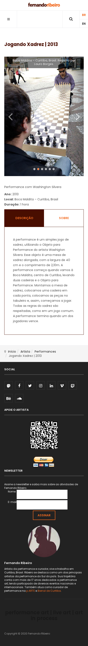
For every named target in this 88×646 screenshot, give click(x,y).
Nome (12, 491)
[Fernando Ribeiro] (44, 4)
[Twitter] (30, 385)
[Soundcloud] (19, 398)
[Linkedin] (51, 385)
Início (12, 351)
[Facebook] (19, 385)
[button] (10, 116)
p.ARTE (30, 591)
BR (84, 15)
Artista (25, 351)
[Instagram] (40, 385)
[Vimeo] (62, 385)
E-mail (12, 502)
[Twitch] (72, 385)
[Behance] (8, 398)
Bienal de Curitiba (49, 591)
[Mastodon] (8, 385)
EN (84, 24)
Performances (45, 351)
